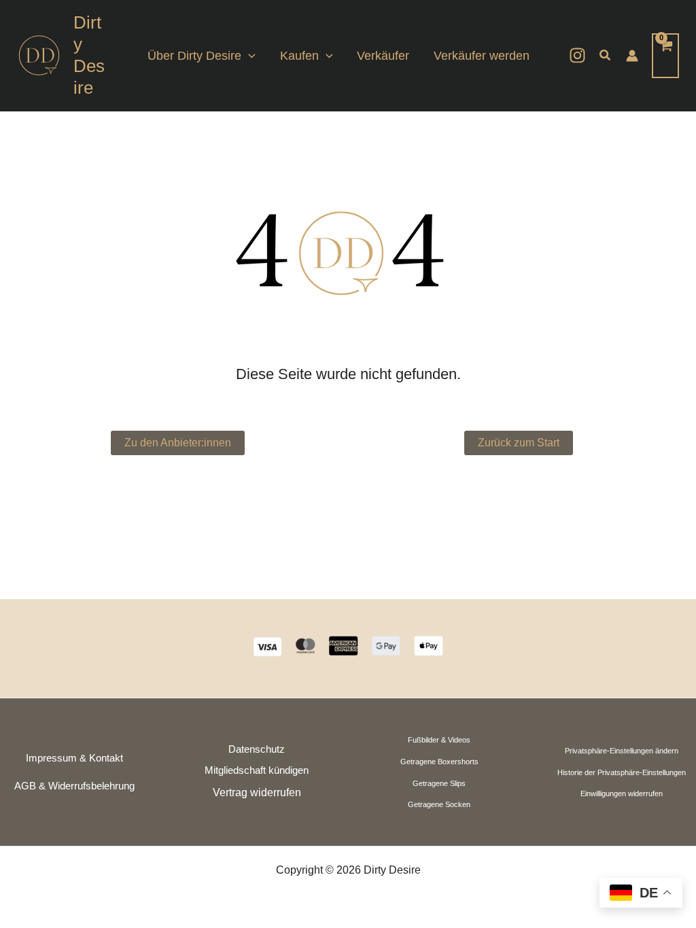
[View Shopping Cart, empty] (665, 55)
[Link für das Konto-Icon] (632, 56)
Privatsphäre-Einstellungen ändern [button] (621, 751)
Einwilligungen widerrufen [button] (621, 793)
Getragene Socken (439, 804)
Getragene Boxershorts (439, 761)
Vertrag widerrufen (257, 792)
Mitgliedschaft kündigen (257, 770)
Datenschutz (256, 749)
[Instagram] (577, 55)
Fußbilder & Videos (439, 740)
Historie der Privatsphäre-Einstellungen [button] (621, 772)
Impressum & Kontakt (74, 758)
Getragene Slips (439, 783)
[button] (248, 56)
